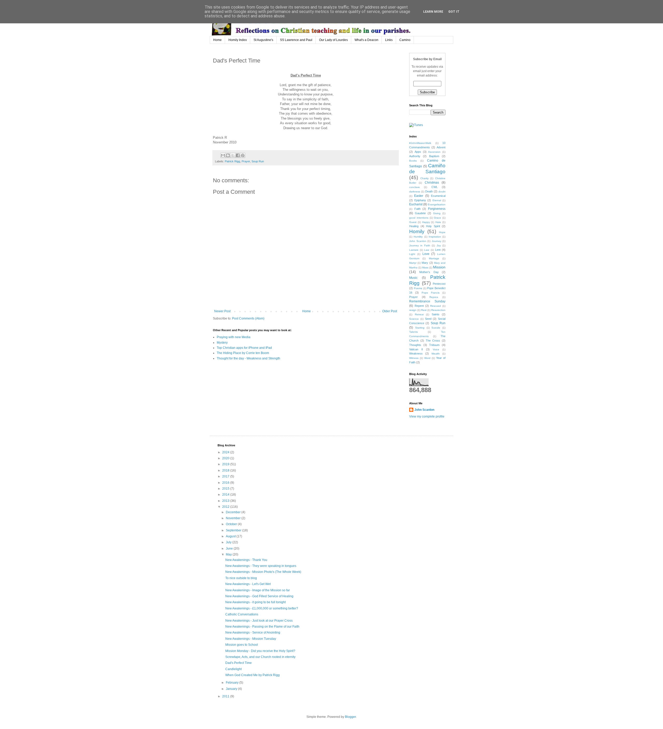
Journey (436, 241)
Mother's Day (428, 272)
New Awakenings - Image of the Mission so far (257, 590)
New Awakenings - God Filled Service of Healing (259, 596)
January (232, 689)
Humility (418, 236)
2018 (226, 470)
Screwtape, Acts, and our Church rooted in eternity (260, 657)
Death (429, 191)
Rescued (435, 305)
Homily (416, 231)
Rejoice (433, 297)
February (232, 682)
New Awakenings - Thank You (246, 560)
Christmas (432, 182)
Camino (404, 40)
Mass (425, 267)
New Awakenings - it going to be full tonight (255, 602)
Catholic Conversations (241, 614)
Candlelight (233, 669)
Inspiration (435, 236)
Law (426, 249)
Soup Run (257, 161)
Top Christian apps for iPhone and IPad (244, 348)
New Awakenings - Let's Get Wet (248, 584)
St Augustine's (263, 40)
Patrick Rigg (232, 161)
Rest (424, 310)
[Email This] (223, 155)
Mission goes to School (241, 645)
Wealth (435, 353)
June (230, 548)
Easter (418, 196)
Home (217, 40)
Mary (425, 262)
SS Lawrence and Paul (296, 40)
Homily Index (237, 40)
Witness (414, 358)
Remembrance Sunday (427, 301)
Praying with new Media (233, 337)
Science (414, 318)
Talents (413, 331)
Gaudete (420, 213)
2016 (226, 482)
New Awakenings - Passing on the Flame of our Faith (262, 626)
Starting (419, 327)
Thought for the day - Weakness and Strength (248, 358)
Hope (442, 232)
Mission (439, 267)
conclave (414, 187)
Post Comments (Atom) (248, 318)
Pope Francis (430, 292)
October (232, 524)
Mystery (222, 342)
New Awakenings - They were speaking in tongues (260, 566)
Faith (417, 208)
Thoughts (415, 344)
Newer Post (222, 311)
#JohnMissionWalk (420, 143)
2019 (226, 464)
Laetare (414, 249)
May (229, 554)
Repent (419, 305)
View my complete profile (426, 416)
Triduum (434, 344)
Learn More (433, 11)
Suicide (435, 327)
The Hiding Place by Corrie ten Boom (243, 353)
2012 (226, 507)
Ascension (434, 151)
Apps (418, 151)
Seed (428, 318)
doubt (441, 191)
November (233, 518)
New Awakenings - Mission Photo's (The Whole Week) (263, 572)
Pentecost (439, 283)
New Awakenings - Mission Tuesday (250, 639)
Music (413, 278)
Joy (439, 245)
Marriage (434, 258)
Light (412, 254)
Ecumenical (438, 195)
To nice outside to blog (241, 578)
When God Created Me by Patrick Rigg (252, 675)
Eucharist (415, 204)
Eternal (437, 200)
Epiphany (420, 200)
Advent (441, 147)
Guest (412, 222)
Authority (414, 156)
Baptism (434, 156)
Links (389, 40)
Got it (453, 11)
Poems (418, 288)
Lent (438, 249)
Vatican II (416, 349)
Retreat (419, 314)
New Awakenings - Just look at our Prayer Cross (259, 620)
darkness (414, 191)
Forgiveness (436, 209)
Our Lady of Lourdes (333, 40)
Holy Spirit (433, 226)
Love (425, 254)
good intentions (418, 217)
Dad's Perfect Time (238, 663)
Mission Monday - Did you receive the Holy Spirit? (260, 651)
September (234, 530)
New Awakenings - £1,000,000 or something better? (261, 608)
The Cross (433, 340)
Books (413, 160)
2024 (226, 452)
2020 (226, 458)
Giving (437, 213)
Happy (426, 222)
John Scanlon (417, 241)
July (229, 542)
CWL (434, 187)
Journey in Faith (419, 245)
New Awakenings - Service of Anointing (252, 632)
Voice (436, 349)
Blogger (350, 717)
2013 (226, 501)
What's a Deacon (366, 40)
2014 (226, 494)
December (233, 512)
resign (412, 310)
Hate (438, 222)
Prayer (246, 161)
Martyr (412, 262)
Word (427, 358)
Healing (414, 226)
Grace (437, 217)
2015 (226, 488)
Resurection (438, 310)
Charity (424, 178)
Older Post (389, 311)
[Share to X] (232, 155)
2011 (226, 696)
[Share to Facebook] (237, 155)
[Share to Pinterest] (242, 155)
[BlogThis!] (227, 155)
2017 (226, 476)
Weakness (416, 353)
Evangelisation (436, 204)
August (231, 536)
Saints (435, 314)
